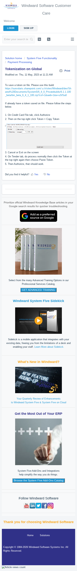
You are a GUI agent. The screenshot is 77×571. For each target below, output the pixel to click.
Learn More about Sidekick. (49, 346)
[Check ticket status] (39, 39)
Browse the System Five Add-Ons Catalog (38, 480)
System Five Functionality (42, 58)
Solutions (45, 535)
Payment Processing (20, 62)
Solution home (14, 58)
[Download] (32, 290)
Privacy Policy (63, 556)
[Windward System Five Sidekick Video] (38, 320)
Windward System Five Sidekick (38, 301)
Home (30, 535)
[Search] (31, 39)
